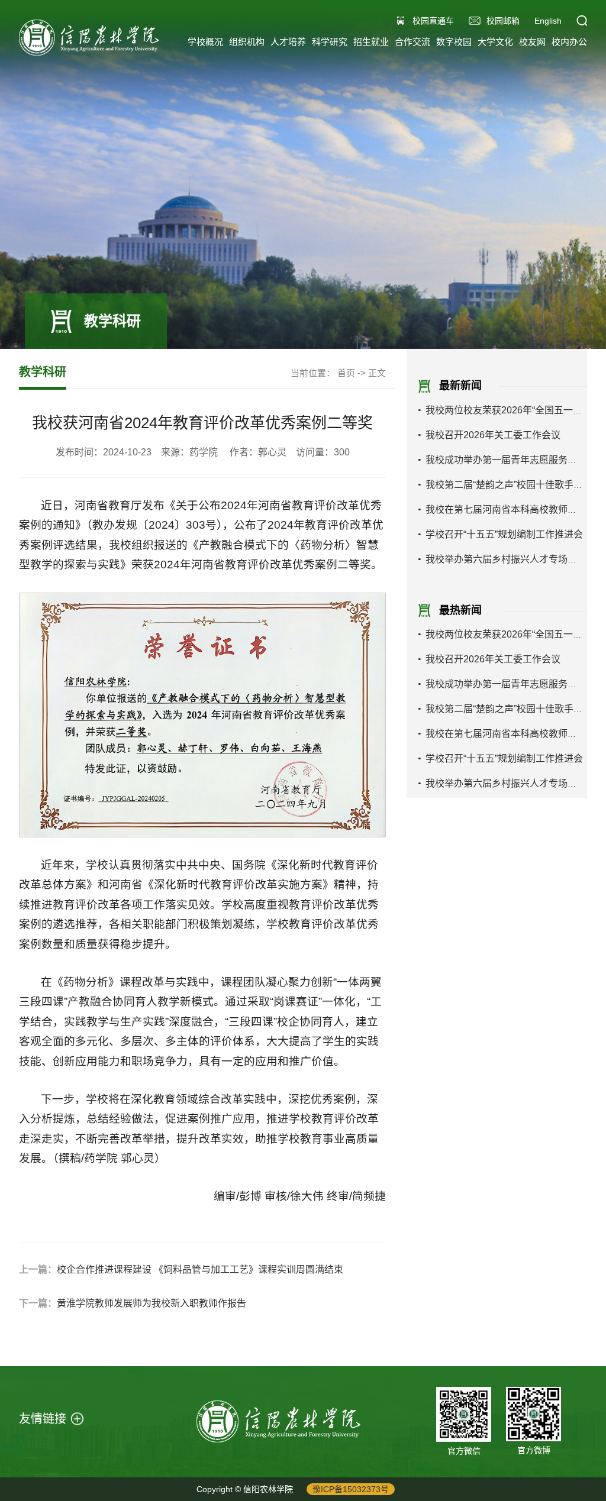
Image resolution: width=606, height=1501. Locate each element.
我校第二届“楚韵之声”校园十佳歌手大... (508, 485)
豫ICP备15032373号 (350, 1489)
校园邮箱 (503, 20)
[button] (581, 21)
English (548, 20)
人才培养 (288, 42)
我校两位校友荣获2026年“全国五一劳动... (512, 410)
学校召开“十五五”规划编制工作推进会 (504, 534)
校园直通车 (433, 20)
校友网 (532, 42)
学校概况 (205, 42)
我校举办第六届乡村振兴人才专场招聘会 (511, 559)
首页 (346, 373)
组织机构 (247, 42)
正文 (377, 373)
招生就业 (371, 42)
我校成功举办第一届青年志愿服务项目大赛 (515, 460)
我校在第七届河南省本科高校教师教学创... (514, 509)
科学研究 (329, 42)
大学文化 (495, 42)
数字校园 (454, 42)
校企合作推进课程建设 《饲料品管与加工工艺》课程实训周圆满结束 (200, 1269)
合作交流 (412, 42)
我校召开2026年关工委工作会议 (493, 435)
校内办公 (569, 42)
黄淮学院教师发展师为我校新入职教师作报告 (151, 1303)
